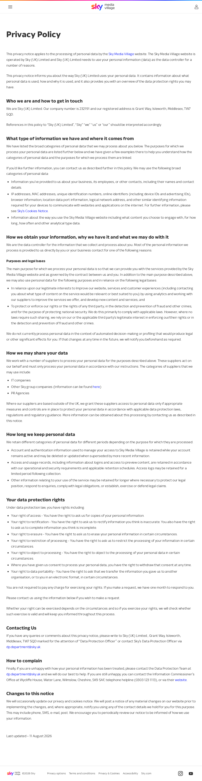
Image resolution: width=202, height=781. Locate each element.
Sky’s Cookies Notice (32, 211)
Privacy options (56, 773)
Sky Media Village (121, 54)
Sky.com (146, 773)
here (96, 387)
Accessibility (130, 773)
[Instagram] (180, 773)
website (181, 680)
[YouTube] (190, 773)
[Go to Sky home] (103, 7)
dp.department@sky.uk (23, 647)
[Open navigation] (10, 7)
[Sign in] (196, 7)
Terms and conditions (82, 773)
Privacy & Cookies (109, 773)
